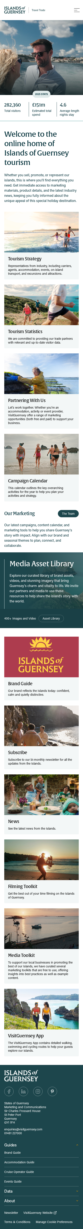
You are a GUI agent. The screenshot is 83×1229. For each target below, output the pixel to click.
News (13, 821)
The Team (68, 513)
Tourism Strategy (24, 259)
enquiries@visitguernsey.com (23, 1129)
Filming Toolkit (22, 886)
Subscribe (17, 752)
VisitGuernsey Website (38, 1213)
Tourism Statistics (25, 331)
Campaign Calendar (27, 481)
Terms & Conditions (17, 1222)
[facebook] (9, 1091)
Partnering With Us (26, 400)
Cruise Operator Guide (19, 1172)
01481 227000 (13, 1133)
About (9, 1200)
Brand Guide (20, 683)
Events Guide (12, 1181)
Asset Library (51, 618)
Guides (10, 1144)
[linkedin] (23, 1091)
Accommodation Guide (19, 1162)
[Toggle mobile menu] (77, 10)
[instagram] (38, 1091)
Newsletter (11, 1213)
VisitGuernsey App (26, 1036)
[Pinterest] (52, 1091)
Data (8, 1191)
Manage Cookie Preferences (54, 1222)
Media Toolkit (21, 955)
